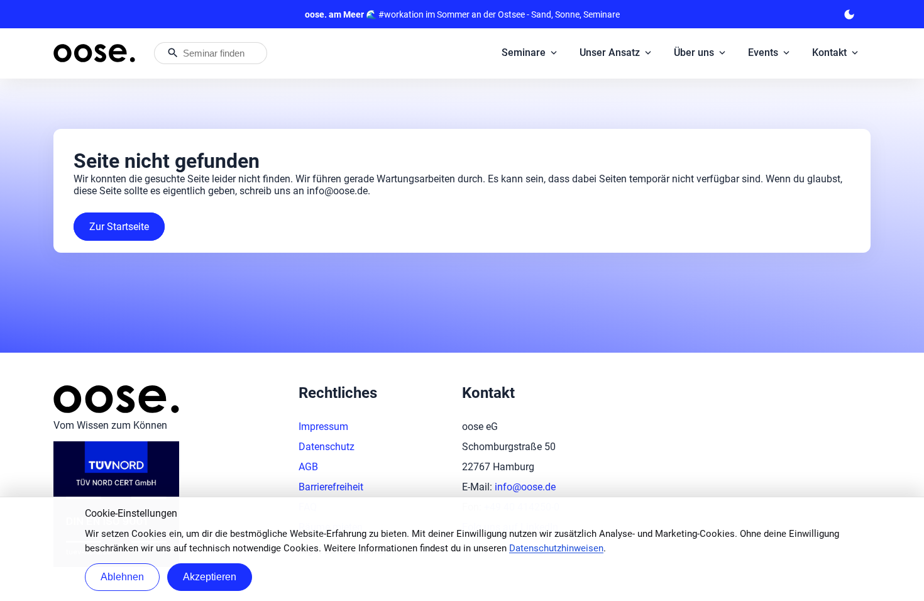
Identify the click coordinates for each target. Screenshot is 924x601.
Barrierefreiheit (331, 487)
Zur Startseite (119, 227)
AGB (308, 467)
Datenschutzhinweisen (556, 548)
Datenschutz (327, 447)
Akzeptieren (209, 576)
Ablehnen (122, 576)
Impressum (323, 427)
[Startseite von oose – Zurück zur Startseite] (94, 53)
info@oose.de (525, 487)
